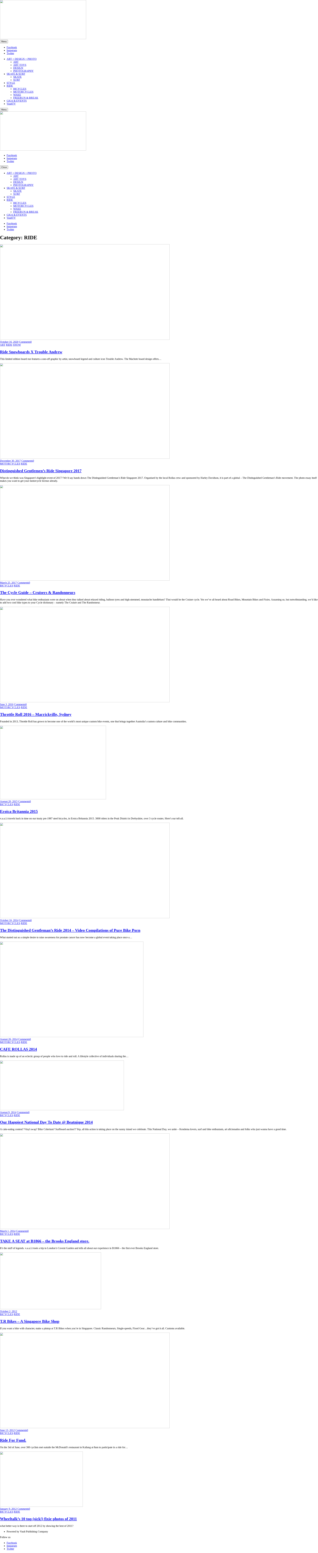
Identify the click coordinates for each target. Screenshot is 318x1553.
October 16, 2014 (9, 920)
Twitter (10, 53)
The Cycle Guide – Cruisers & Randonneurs (37, 592)
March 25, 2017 (8, 582)
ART (16, 62)
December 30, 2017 (10, 460)
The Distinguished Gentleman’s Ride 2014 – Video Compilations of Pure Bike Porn (70, 930)
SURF (16, 79)
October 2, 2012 (8, 1311)
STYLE (11, 82)
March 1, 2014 (7, 1231)
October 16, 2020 (9, 341)
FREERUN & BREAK (25, 97)
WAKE (17, 94)
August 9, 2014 (8, 1112)
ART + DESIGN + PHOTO (22, 59)
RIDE (10, 85)
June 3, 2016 (6, 704)
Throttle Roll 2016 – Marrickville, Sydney (35, 714)
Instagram (12, 50)
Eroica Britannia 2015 (19, 811)
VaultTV (11, 103)
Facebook (12, 47)
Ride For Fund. (13, 1440)
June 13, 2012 (7, 1430)
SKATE (17, 76)
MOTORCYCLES (23, 91)
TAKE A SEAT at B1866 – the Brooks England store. (44, 1241)
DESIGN (18, 67)
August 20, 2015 (9, 801)
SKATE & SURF (16, 73)
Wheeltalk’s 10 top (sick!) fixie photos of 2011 (38, 1519)
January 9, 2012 (8, 1508)
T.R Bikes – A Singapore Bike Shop (29, 1321)
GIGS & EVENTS (17, 100)
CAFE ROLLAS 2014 (18, 1049)
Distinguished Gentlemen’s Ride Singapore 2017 (40, 471)
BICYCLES (19, 88)
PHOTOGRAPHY (23, 70)
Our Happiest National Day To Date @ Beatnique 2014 (46, 1122)
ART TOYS (19, 65)
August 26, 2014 (9, 1039)
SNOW (17, 344)
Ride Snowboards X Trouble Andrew (31, 352)
